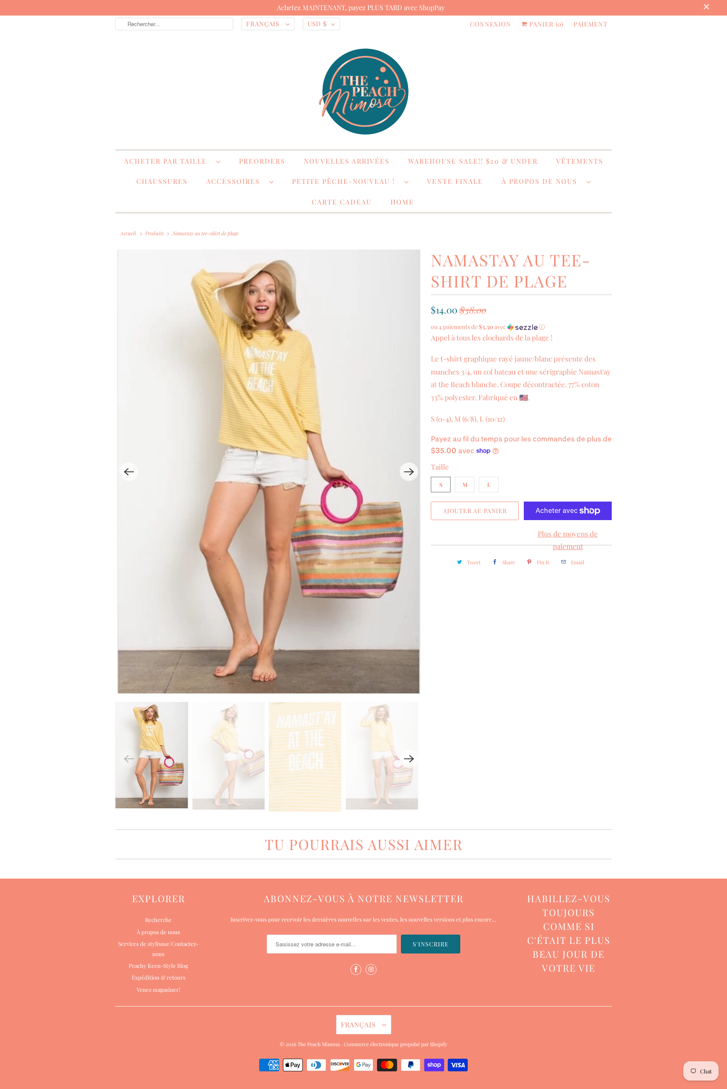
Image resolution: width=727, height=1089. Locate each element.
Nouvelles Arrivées (347, 161)
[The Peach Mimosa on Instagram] (371, 969)
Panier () (545, 24)
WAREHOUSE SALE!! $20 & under (473, 161)
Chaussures (162, 181)
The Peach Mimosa (319, 1044)
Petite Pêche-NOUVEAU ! (346, 181)
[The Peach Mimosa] (363, 93)
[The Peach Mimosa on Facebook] (355, 969)
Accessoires (235, 181)
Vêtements (579, 161)
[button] (521, 327)
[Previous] (128, 471)
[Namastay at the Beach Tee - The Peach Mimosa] (268, 471)
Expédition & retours (159, 977)
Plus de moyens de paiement (568, 540)
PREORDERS (262, 161)
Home (402, 201)
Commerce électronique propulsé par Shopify (395, 1044)
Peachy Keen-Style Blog (158, 965)
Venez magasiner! (158, 989)
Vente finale (455, 181)
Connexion (490, 24)
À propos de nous (541, 181)
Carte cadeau (342, 201)
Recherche (158, 919)
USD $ (317, 23)
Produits (154, 233)
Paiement (590, 24)
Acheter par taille (168, 161)
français (263, 23)
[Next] (409, 471)
